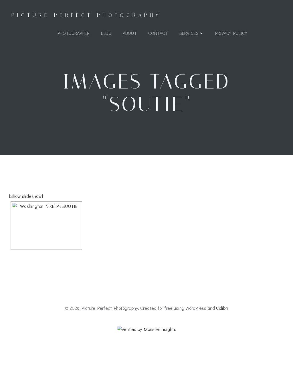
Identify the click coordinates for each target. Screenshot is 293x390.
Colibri (222, 308)
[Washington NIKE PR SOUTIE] (46, 225)
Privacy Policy (231, 33)
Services (189, 33)
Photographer (74, 33)
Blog (106, 33)
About (130, 33)
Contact (158, 33)
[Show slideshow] (26, 196)
